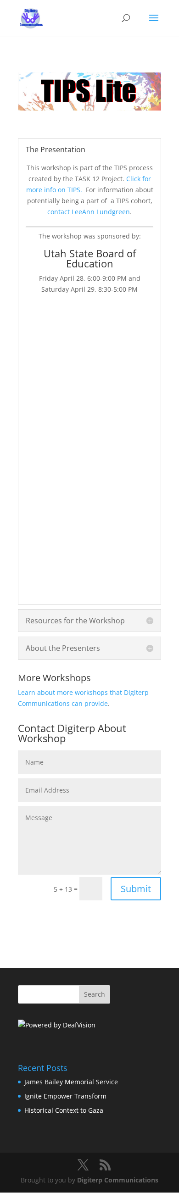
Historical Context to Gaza (63, 1110)
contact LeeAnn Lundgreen (88, 211)
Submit (136, 888)
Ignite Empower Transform (65, 1096)
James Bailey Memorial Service (71, 1081)
